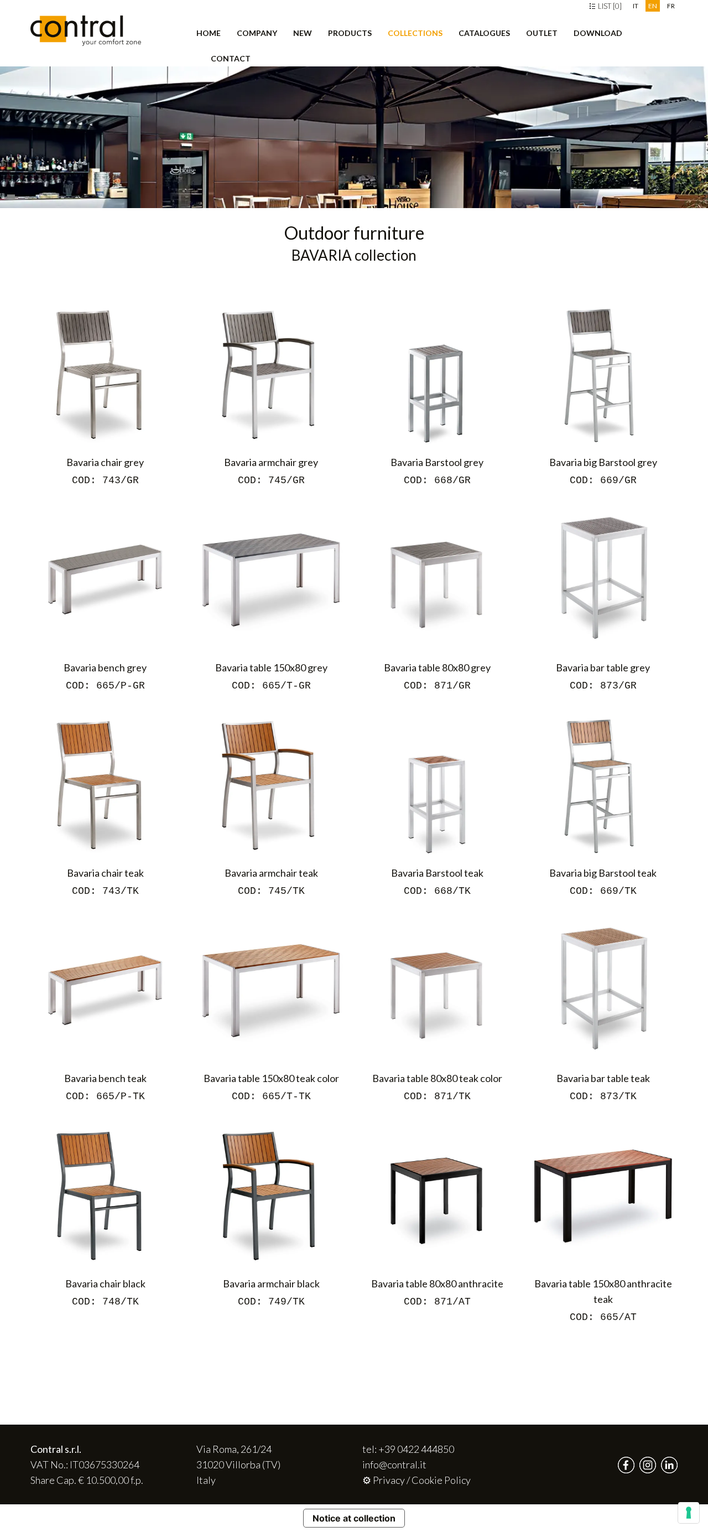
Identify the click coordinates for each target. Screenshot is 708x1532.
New (302, 33)
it (635, 6)
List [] (609, 6)
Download (598, 33)
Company (257, 33)
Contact (231, 58)
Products (350, 33)
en (652, 6)
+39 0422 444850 (416, 1449)
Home (208, 33)
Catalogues (484, 33)
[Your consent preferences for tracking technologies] (688, 1512)
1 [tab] (12, 193)
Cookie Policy (441, 1480)
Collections (415, 33)
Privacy (389, 1480)
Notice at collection (354, 1518)
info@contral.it (394, 1464)
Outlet (542, 33)
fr (671, 6)
